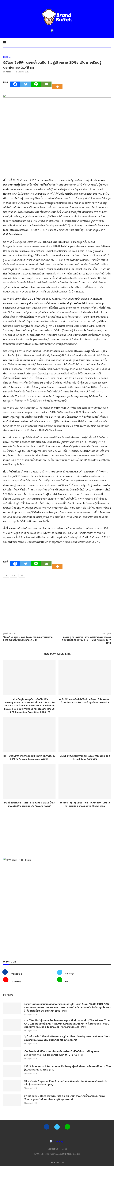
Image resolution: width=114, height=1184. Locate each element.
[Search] (109, 42)
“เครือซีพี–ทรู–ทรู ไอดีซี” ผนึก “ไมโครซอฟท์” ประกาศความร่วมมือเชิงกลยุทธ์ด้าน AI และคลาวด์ (84, 804)
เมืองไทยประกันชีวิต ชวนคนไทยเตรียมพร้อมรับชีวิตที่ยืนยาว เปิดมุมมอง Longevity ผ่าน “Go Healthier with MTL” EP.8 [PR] (61, 1053)
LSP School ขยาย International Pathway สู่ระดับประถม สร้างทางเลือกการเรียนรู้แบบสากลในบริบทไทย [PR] (67, 1068)
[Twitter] (25, 84)
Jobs (64, 1149)
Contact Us (53, 1149)
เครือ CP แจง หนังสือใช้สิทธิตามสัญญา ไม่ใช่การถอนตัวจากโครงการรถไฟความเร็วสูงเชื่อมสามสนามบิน (84, 701)
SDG (13, 575)
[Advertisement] (57, 604)
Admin (8, 72)
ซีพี (21, 575)
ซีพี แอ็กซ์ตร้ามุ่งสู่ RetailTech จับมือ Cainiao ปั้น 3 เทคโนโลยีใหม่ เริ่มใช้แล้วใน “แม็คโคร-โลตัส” (29, 804)
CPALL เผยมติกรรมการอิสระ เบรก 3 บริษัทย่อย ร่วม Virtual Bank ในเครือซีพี (85, 757)
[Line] (36, 84)
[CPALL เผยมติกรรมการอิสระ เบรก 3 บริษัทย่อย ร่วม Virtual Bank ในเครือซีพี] (84, 734)
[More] (58, 84)
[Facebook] (15, 84)
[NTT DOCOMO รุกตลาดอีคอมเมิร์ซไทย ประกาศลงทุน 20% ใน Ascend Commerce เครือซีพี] (29, 734)
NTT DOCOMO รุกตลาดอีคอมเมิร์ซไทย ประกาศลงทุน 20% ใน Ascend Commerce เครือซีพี (29, 757)
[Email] (46, 84)
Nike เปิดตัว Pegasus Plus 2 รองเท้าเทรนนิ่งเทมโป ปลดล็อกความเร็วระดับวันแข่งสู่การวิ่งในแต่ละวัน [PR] (65, 1083)
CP (6, 575)
